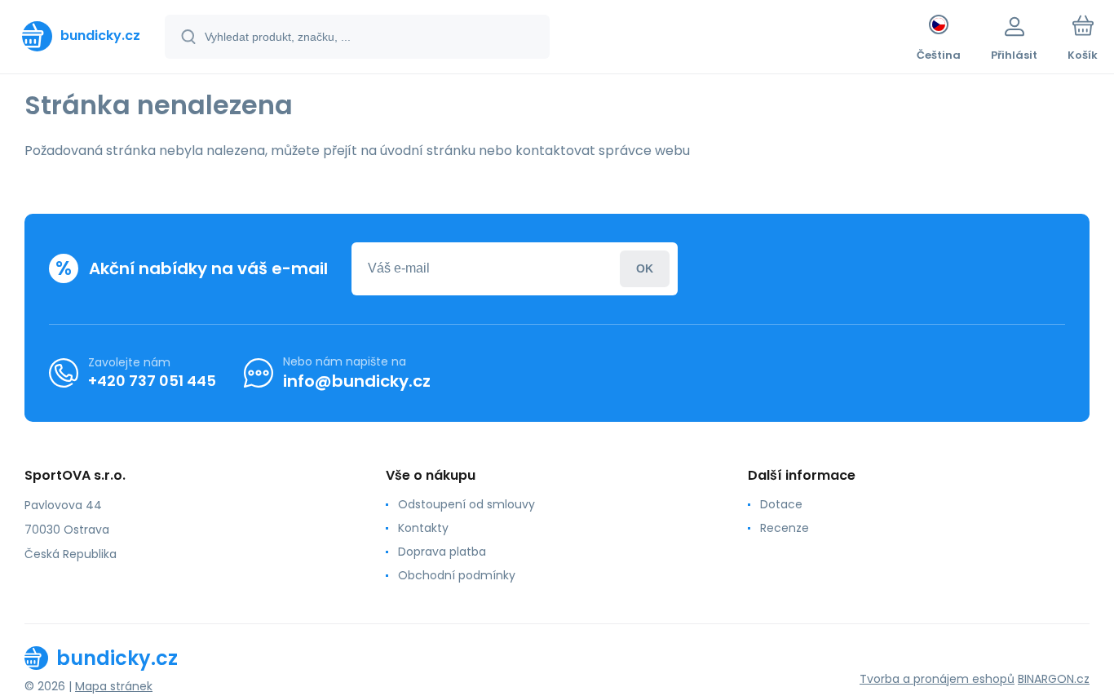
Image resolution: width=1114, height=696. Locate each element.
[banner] (81, 35)
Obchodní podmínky (456, 575)
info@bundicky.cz (357, 381)
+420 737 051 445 (152, 380)
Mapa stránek (114, 686)
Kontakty (423, 528)
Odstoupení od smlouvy (466, 504)
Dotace (781, 504)
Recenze (784, 528)
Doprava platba (442, 551)
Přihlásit (645, 268)
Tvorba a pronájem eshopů (937, 679)
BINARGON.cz (1054, 679)
